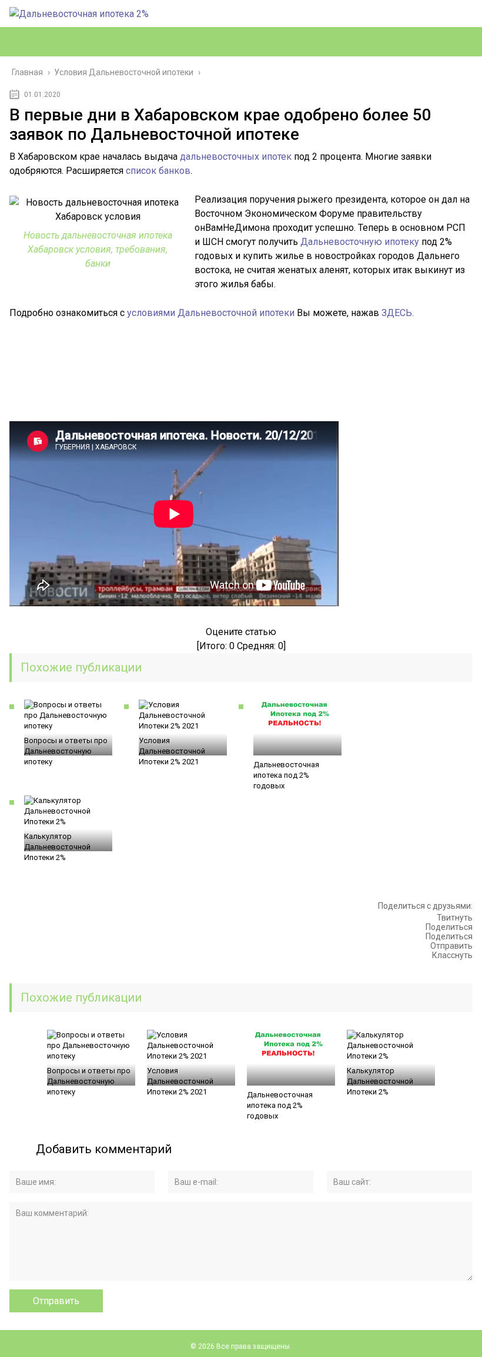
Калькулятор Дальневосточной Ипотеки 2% (57, 847)
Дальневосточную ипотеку (359, 241)
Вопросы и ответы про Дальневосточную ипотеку (66, 751)
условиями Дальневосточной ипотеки (210, 312)
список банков (158, 170)
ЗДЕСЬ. (397, 312)
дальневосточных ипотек (236, 156)
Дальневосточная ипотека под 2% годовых (286, 775)
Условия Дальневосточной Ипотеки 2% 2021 (172, 751)
